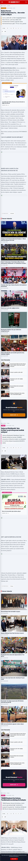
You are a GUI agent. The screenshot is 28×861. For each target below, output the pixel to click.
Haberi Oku (4, 105)
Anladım (14, 858)
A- (2, 31)
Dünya (8, 793)
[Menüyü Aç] (2, 2)
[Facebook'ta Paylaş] (13, 28)
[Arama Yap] (26, 2)
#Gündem (12, 213)
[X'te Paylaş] (16, 28)
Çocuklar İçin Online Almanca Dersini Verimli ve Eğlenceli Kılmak (13, 102)
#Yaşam (11, 586)
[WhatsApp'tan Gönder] (18, 28)
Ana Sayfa (4, 5)
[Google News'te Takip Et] (11, 28)
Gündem (8, 5)
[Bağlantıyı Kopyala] (21, 28)
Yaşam (8, 423)
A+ (5, 31)
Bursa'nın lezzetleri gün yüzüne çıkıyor (11, 511)
